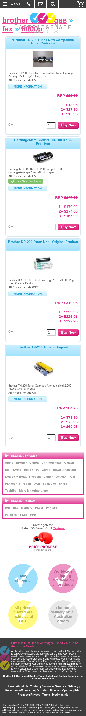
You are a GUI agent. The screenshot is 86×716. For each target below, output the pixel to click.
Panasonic (12, 483)
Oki (72, 476)
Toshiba (10, 490)
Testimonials (60, 694)
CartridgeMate (43, 23)
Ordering (42, 690)
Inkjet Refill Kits (16, 514)
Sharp (63, 483)
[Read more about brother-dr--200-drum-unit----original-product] (43, 272)
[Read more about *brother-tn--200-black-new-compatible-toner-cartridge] (43, 65)
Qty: (11, 124)
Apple (9, 462)
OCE (37, 483)
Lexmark (61, 476)
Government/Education (20, 690)
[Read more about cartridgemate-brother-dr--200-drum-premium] (43, 161)
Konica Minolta (16, 476)
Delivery (73, 686)
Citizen (69, 462)
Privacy (35, 694)
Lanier (48, 476)
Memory (26, 507)
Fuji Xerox (43, 469)
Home (10, 686)
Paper (39, 507)
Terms (46, 694)
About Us (22, 686)
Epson (28, 469)
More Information (28, 86)
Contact (35, 686)
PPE (33, 514)
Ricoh (27, 483)
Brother (21, 462)
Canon (34, 462)
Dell (7, 469)
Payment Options (61, 690)
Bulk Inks (11, 507)
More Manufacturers (33, 490)
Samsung (49, 483)
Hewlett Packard (64, 469)
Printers (51, 507)
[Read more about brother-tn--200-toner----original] (43, 378)
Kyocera (35, 476)
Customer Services (54, 686)
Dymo (17, 469)
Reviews (59, 528)
